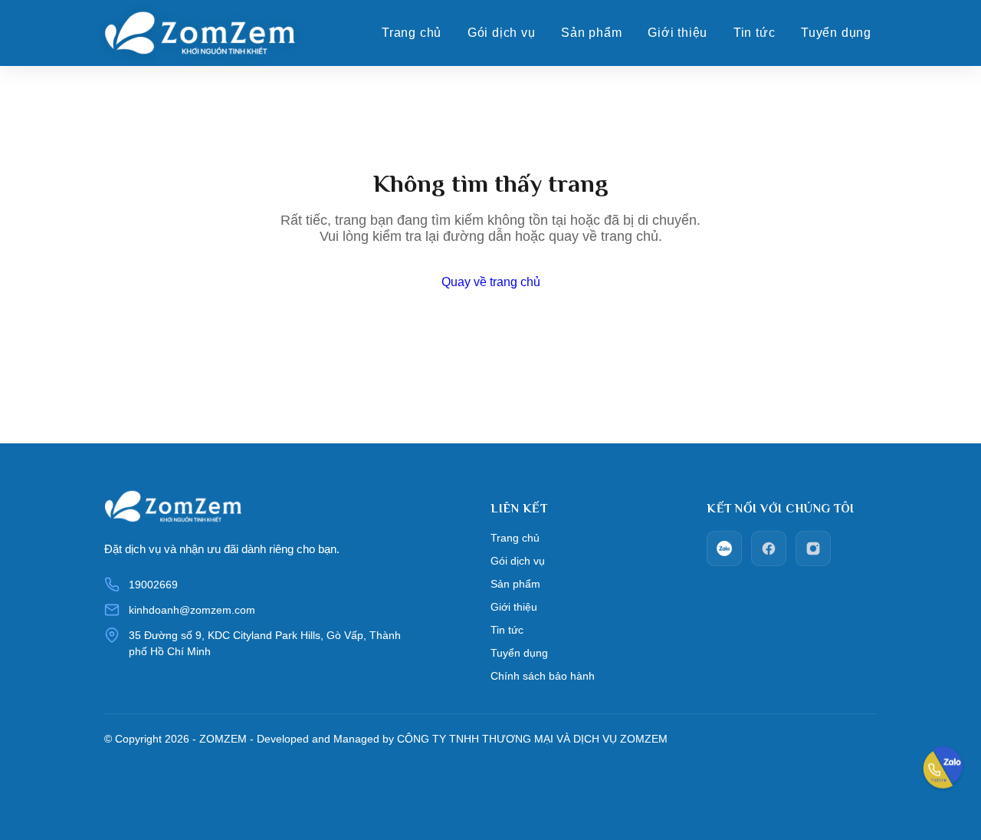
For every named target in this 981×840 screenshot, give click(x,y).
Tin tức (754, 32)
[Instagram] (813, 548)
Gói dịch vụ (502, 32)
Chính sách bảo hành (542, 676)
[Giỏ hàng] (902, 33)
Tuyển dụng (836, 32)
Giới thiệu (677, 32)
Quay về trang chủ (490, 281)
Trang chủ (411, 32)
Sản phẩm (591, 32)
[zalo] (724, 548)
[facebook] (768, 548)
